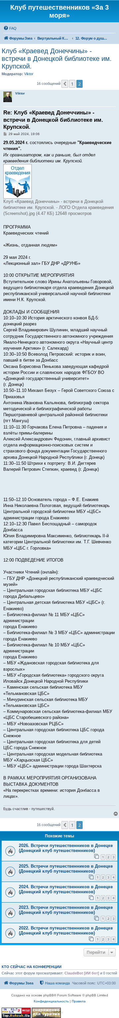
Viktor (28, 74)
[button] (64, 84)
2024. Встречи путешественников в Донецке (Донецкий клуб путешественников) (66, 889)
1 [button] (72, 84)
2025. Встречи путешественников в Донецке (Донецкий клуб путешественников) (66, 869)
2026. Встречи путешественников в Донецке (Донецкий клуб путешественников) (66, 848)
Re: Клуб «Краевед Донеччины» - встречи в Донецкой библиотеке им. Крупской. (53, 119)
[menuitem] (10, 28)
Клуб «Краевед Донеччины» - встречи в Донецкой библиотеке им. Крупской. (57, 58)
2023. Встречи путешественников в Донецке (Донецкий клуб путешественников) (66, 910)
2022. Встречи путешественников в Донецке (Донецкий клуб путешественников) (66, 930)
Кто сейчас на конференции (31, 967)
